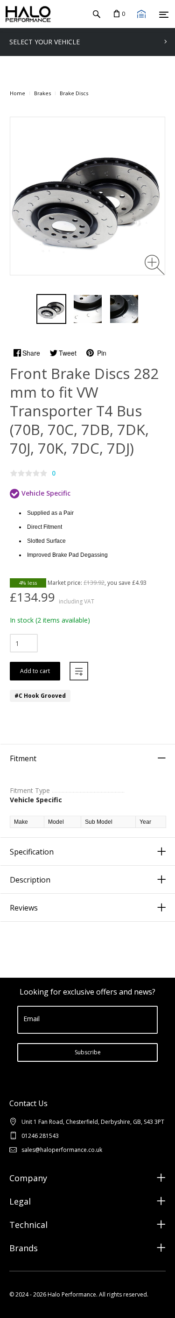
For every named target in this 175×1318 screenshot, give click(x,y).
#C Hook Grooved (40, 696)
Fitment (23, 758)
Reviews (24, 908)
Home (17, 93)
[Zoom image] (155, 265)
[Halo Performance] (25, 14)
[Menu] (164, 14)
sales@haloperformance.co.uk (61, 1150)
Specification (32, 852)
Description (30, 880)
